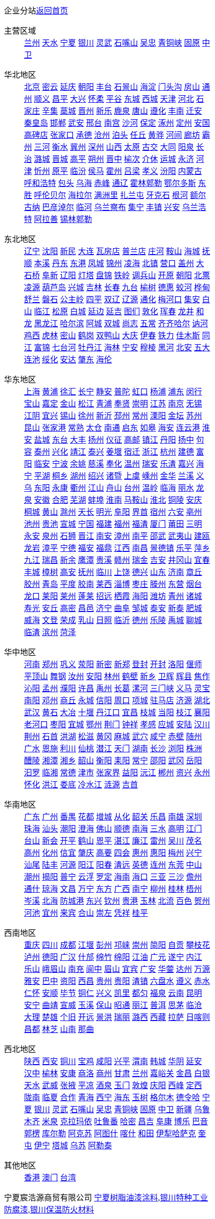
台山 (32, 841)
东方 (104, 889)
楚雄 (50, 1017)
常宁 (140, 760)
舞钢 (58, 676)
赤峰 (102, 183)
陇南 (32, 1097)
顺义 (42, 99)
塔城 (60, 1145)
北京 (32, 87)
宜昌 (130, 712)
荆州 (32, 736)
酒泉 (104, 1085)
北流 (166, 901)
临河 (84, 207)
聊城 (194, 620)
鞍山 (174, 251)
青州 (176, 596)
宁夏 (68, 43)
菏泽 (68, 632)
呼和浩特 (40, 183)
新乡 (148, 676)
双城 (112, 323)
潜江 (104, 748)
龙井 (186, 311)
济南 (176, 572)
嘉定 (50, 403)
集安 (192, 299)
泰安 (158, 608)
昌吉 (146, 1121)
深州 (96, 147)
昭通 (122, 1005)
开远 (86, 1017)
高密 (68, 608)
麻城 (122, 736)
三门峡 (162, 688)
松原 (60, 311)
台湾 (68, 1177)
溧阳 (158, 416)
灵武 (104, 43)
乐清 (168, 464)
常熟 (76, 428)
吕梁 (132, 171)
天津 (168, 99)
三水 (158, 829)
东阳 (42, 488)
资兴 (184, 772)
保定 (148, 123)
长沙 (158, 748)
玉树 (140, 1097)
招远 (104, 596)
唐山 (140, 111)
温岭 (150, 488)
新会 (50, 841)
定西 (194, 1085)
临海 (168, 488)
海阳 (140, 596)
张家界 (108, 772)
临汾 (78, 171)
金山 (68, 403)
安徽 (42, 500)
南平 (140, 536)
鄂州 (94, 724)
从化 (122, 816)
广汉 (68, 957)
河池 (32, 913)
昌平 (60, 99)
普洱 (158, 1005)
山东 (158, 572)
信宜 (68, 853)
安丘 (50, 608)
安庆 (194, 500)
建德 (186, 452)
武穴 (140, 736)
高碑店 (36, 135)
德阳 (50, 957)
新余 (68, 560)
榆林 (50, 1073)
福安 (86, 548)
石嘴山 (126, 43)
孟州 (50, 688)
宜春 (202, 560)
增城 (104, 816)
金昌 (184, 1073)
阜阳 (122, 512)
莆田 (176, 524)
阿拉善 (46, 219)
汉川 (202, 724)
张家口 (62, 135)
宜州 (50, 913)
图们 (132, 311)
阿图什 (106, 1133)
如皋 (148, 428)
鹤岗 (86, 335)
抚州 (86, 572)
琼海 (50, 889)
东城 (132, 99)
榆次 (132, 159)
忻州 (42, 171)
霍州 (114, 171)
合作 (68, 1097)
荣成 (68, 620)
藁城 (68, 111)
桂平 (140, 913)
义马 (184, 688)
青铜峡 (170, 43)
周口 (122, 700)
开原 (166, 275)
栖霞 (122, 596)
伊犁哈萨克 (176, 1133)
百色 (184, 901)
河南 (32, 664)
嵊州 (150, 476)
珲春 (168, 311)
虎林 (50, 335)
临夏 (50, 1097)
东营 (176, 584)
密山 (68, 335)
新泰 (176, 608)
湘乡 (68, 760)
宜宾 (130, 969)
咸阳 (104, 1061)
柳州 (158, 889)
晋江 (86, 536)
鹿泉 (122, 111)
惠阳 (158, 853)
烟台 (194, 584)
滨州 (50, 632)
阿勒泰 (100, 1145)
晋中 (114, 159)
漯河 (140, 688)
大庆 (130, 335)
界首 (140, 512)
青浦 (104, 403)
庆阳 (158, 1085)
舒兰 (32, 299)
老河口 (36, 724)
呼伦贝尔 (50, 195)
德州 (140, 620)
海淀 (148, 87)
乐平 (184, 548)
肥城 (194, 608)
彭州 (104, 945)
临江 (42, 311)
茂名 (194, 841)
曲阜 (122, 608)
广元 (158, 957)
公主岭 (72, 299)
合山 (86, 913)
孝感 (148, 724)
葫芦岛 (54, 287)
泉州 (50, 536)
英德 (140, 865)
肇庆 (86, 853)
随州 (194, 736)
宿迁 (132, 452)
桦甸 (202, 287)
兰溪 (186, 476)
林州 (112, 676)
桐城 (32, 512)
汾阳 (168, 171)
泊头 (120, 135)
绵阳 (122, 957)
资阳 (68, 981)
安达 (68, 359)
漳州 (122, 536)
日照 (104, 620)
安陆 (184, 724)
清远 (122, 865)
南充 (76, 969)
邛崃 (122, 945)
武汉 (32, 712)
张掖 (68, 1085)
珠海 (32, 829)
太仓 (94, 428)
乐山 (32, 969)
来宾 (68, 913)
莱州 (68, 596)
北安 (184, 347)
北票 (202, 275)
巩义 (68, 664)
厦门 (158, 524)
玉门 (122, 1085)
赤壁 (176, 736)
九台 (130, 287)
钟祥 (130, 724)
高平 (78, 159)
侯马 (96, 171)
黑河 (166, 347)
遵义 (184, 981)
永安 (32, 536)
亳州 (194, 512)
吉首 (130, 784)
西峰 (176, 1085)
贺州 (202, 901)
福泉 (158, 993)
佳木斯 (188, 335)
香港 (32, 1177)
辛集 (50, 111)
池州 (32, 524)
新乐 (104, 111)
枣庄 (140, 584)
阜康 (164, 1121)
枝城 (148, 712)
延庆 (68, 87)
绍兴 (96, 476)
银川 (86, 43)
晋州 (86, 111)
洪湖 (68, 736)
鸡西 (32, 335)
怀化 (32, 784)
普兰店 (134, 251)
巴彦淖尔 (58, 207)
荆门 (112, 724)
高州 (32, 853)
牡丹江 (90, 347)
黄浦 (50, 391)
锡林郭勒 (76, 219)
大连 (86, 251)
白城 (78, 311)
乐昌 (158, 816)
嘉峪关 (162, 1073)
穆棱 (148, 347)
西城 (150, 99)
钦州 (112, 901)
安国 (202, 123)
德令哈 (188, 1097)
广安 (148, 969)
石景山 (126, 87)
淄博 (122, 584)
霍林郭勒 (146, 183)
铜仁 (86, 993)
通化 (148, 299)
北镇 (150, 263)
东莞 (176, 865)
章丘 (194, 572)
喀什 (128, 1133)
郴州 (166, 772)
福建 (104, 524)
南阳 (32, 700)
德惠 (166, 287)
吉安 (158, 560)
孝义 (150, 171)
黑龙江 (46, 323)
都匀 (140, 993)
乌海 (84, 183)
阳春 (104, 865)
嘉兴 (186, 464)
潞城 (42, 159)
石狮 (68, 536)
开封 (158, 664)
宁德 (68, 548)
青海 (86, 1097)
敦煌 (140, 1085)
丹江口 (108, 712)
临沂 (122, 620)
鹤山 (86, 841)
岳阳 (194, 760)
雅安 (32, 981)
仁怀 (32, 993)
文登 (50, 620)
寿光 (32, 608)
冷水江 (90, 784)
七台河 (64, 347)
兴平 (122, 1061)
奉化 (114, 464)
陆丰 (50, 865)
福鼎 (104, 548)
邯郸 (58, 123)
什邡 (86, 957)
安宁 (32, 1005)
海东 (122, 1097)
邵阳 (158, 760)
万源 (202, 969)
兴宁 (194, 853)
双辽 (112, 299)
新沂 (104, 416)
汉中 (32, 1073)
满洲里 (106, 195)
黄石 (50, 712)
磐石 (50, 299)
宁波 (60, 464)
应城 (166, 724)
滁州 (68, 512)
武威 (50, 1085)
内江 (194, 957)
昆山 (32, 428)
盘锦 (104, 275)
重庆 (32, 945)
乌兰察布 (110, 207)
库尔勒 (54, 1133)
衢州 (78, 488)
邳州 (122, 416)
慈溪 (96, 464)
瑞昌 (50, 560)
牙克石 (158, 195)
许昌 (86, 688)
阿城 (94, 323)
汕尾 (32, 865)
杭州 (168, 452)
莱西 (104, 584)
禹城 (176, 620)
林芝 (50, 1029)
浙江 (150, 452)
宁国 (86, 524)
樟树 (50, 572)
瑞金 (140, 560)
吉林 (94, 287)
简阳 (158, 945)
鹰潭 (86, 560)
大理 (32, 1017)
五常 (148, 323)
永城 (86, 700)
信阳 (104, 700)
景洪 (104, 1017)
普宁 (68, 877)
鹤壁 (130, 676)
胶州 (32, 584)
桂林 (176, 889)
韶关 (140, 816)
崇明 (140, 403)
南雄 (176, 816)
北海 (50, 901)
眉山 (112, 969)
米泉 (50, 1121)
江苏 (158, 403)
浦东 (176, 391)
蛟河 (184, 287)
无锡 (194, 403)
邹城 (140, 608)
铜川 (68, 1061)
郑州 (50, 664)
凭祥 (122, 913)
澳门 (50, 1177)
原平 (60, 171)
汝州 (76, 676)
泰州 (42, 452)
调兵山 (144, 275)
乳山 (86, 620)
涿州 (166, 123)
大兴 (78, 99)
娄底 (68, 784)
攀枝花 (198, 945)
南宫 (112, 123)
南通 (112, 428)
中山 (194, 865)
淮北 (158, 500)
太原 (132, 147)
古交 (150, 147)
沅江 (148, 772)
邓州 (50, 700)
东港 (78, 263)
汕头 (50, 829)
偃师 (194, 664)
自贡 (176, 945)
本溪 (42, 263)
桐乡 (60, 476)
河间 (174, 135)
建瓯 (202, 536)
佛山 (104, 829)
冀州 (78, 147)
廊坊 (192, 135)
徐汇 (68, 391)
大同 (168, 147)
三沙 (176, 877)
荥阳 (86, 664)
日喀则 (198, 1017)
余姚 (78, 464)
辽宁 (32, 251)
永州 (202, 772)
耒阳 (122, 760)
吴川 (176, 841)
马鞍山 (136, 500)
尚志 (130, 323)
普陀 (122, 391)
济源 (184, 700)
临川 (104, 572)
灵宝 (202, 688)
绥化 (50, 359)
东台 (60, 440)
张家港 (54, 428)
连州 (158, 865)
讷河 (200, 323)
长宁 (86, 391)
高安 (68, 572)
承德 (84, 135)
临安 (42, 464)
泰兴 (96, 452)
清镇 (140, 981)
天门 (122, 748)
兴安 (172, 207)
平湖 (42, 476)
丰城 (32, 572)
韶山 (86, 760)
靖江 (78, 452)
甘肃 (122, 1073)
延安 (194, 1061)
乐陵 (158, 620)
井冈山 (180, 560)
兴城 (76, 287)
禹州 (104, 688)
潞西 (140, 1017)
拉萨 (176, 1017)
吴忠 (148, 43)
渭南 (140, 1061)
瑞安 (150, 464)
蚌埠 (96, 500)
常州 (140, 416)
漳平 (50, 548)
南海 (140, 829)
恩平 (104, 841)
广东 (32, 816)
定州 (184, 123)
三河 (42, 147)
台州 (132, 488)
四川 (50, 945)
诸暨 (114, 476)
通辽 (120, 183)
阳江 (86, 865)
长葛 (122, 688)
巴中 (50, 981)
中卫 (166, 1109)
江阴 (32, 416)
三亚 (158, 877)
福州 (122, 524)
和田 (146, 1133)
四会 (122, 853)
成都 (68, 945)
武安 (76, 123)
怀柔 (96, 99)
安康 (68, 1073)
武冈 (176, 760)
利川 (68, 748)
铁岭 (122, 275)
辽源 (130, 299)
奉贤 (122, 403)
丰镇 (154, 207)
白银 (202, 1073)
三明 (194, 524)
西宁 (104, 1097)
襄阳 (202, 712)
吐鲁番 (106, 1121)
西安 (50, 1061)
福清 (140, 524)
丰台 (104, 87)
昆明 (194, 993)
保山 (104, 1005)
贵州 (104, 981)
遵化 (158, 111)
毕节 (68, 993)
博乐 (182, 1121)
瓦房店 (108, 251)
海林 (112, 347)
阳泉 (186, 147)
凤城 (96, 263)
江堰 (86, 945)
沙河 (130, 123)
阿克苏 (80, 1133)
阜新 (50, 275)
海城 (192, 251)
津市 (86, 772)
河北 (186, 99)
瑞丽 (122, 1017)
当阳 (166, 712)
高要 (104, 853)
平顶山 (36, 676)
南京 (176, 403)
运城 (168, 159)
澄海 (86, 829)
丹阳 (168, 440)
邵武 (158, 536)
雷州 (158, 841)
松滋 (86, 736)
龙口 (32, 596)
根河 (180, 195)
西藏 (158, 1017)
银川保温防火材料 (62, 1209)
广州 (50, 816)
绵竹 (104, 957)
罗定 (104, 877)
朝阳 (86, 87)
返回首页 (52, 11)
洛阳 (176, 664)
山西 (114, 147)
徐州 (86, 416)
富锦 (42, 347)
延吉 (114, 311)
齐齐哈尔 (174, 323)
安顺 (50, 993)
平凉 (86, 1085)
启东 (130, 428)
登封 (140, 664)
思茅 (176, 1005)
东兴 (94, 901)
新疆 (184, 1109)
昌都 (32, 1029)
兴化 (60, 452)
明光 (104, 512)
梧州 (194, 889)
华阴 (176, 1061)
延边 (96, 311)
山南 (68, 1029)
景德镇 (162, 548)
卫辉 (166, 676)
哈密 (128, 1121)
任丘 (138, 135)
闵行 (194, 391)
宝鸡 (86, 1061)
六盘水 (162, 981)
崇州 (140, 945)
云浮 (86, 877)
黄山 (50, 512)
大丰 (78, 440)
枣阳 (58, 724)
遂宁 (176, 957)
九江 (32, 560)
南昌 (140, 548)
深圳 (194, 816)
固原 (192, 43)
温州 (132, 464)
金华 (168, 476)
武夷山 (180, 536)
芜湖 (78, 500)
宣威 (68, 1005)
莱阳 (50, 596)
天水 (50, 43)
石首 (50, 736)
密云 (50, 87)
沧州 (102, 135)
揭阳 (50, 877)
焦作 (202, 676)
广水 (32, 748)
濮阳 (68, 688)
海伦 (104, 359)
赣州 (122, 560)
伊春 (148, 335)
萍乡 (202, 548)
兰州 (32, 43)
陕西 (32, 1061)
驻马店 (162, 700)
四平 (94, 299)
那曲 (86, 1029)
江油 (140, 957)
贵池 (50, 524)
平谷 (114, 99)
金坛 (176, 416)
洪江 (50, 784)
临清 (32, 632)
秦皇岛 (36, 123)
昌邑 (86, 608)
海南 (122, 877)
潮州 (32, 877)
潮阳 (68, 829)
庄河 (156, 251)
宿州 (158, 512)
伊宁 (42, 1145)
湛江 (122, 841)
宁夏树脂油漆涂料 (126, 1197)
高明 (176, 829)
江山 (96, 488)
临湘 (50, 772)
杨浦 (158, 391)
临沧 (194, 1005)
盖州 (186, 263)
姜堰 (114, 452)
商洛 (86, 1073)
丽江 (140, 1005)
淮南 (114, 500)
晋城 (60, 159)
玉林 (148, 901)
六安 (176, 512)
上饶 (122, 572)
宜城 (76, 724)
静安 (104, 391)
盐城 (42, 440)
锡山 (68, 416)
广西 (122, 889)
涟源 (112, 784)
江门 (194, 829)
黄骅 (156, 135)
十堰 (86, 712)
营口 (168, 263)
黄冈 (104, 736)
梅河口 (170, 299)
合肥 (60, 500)
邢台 (94, 123)
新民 (68, 251)
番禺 (68, 816)
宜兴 (50, 416)
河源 (68, 865)
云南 (176, 993)
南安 (104, 536)
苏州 (194, 416)
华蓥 (166, 969)
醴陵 (32, 760)
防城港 (72, 901)
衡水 (60, 147)
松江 (86, 403)
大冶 (68, 712)
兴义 (104, 993)
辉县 (184, 676)
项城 (140, 700)
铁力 (166, 335)
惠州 (140, 853)
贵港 (130, 901)
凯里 (122, 993)
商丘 (68, 700)
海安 (166, 428)
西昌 (86, 981)
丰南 (176, 111)
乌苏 (78, 1145)
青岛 (50, 584)
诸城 (194, 596)
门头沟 (170, 87)
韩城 (158, 1061)
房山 (192, 87)
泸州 (32, 957)
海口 (140, 877)
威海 (32, 620)
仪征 (114, 440)
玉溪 (86, 1005)
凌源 (32, 287)
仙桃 (86, 748)
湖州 (78, 476)
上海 (32, 391)
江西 (122, 548)
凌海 (132, 263)
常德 (68, 772)
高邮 (132, 440)
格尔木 (162, 1097)
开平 (68, 841)
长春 (112, 287)
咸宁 (158, 736)
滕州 (158, 584)
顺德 (122, 829)
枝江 (184, 712)
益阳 (130, 772)
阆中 (94, 969)
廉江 (140, 841)
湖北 (202, 700)
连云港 (188, 428)
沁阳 (32, 688)
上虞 (132, 476)
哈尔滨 (72, 323)
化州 (50, 853)
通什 (32, 889)
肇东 (86, 359)
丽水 (186, 488)
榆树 (148, 287)
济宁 (104, 608)
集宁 (136, 207)
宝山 (32, 403)
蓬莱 (86, 596)
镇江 (150, 440)
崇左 (104, 913)
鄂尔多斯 (180, 183)
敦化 (150, 311)
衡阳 (104, 760)
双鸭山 (108, 335)
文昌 (68, 889)
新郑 (122, 664)
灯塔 (86, 275)
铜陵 (176, 500)
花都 (86, 816)
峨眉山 (54, 969)
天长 (86, 512)
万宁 (86, 889)
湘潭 (50, 760)
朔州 (96, 159)
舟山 (114, 488)
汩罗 (32, 772)
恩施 (50, 748)
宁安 (130, 347)
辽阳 (68, 275)
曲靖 (50, 1005)
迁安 (194, 111)
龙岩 (32, 548)
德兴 (140, 572)
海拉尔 (80, 195)
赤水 (202, 981)
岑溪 (32, 901)
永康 (60, 488)
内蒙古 (190, 171)
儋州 (194, 877)
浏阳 (176, 748)
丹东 (60, 263)
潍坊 (158, 596)
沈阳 (50, 251)
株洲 (194, 748)
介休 (150, 159)
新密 (104, 664)
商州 (104, 1073)
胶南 (86, 584)
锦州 (114, 263)
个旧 (68, 1017)
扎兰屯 (132, 195)
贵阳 (122, 981)
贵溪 (104, 560)
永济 (186, 159)
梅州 (176, 853)
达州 (184, 969)
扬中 (186, 440)
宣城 (68, 524)
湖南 (140, 748)
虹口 (140, 391)
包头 (66, 183)
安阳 (94, 676)
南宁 (140, 889)
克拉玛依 (76, 1121)
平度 (68, 584)
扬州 (96, 440)
